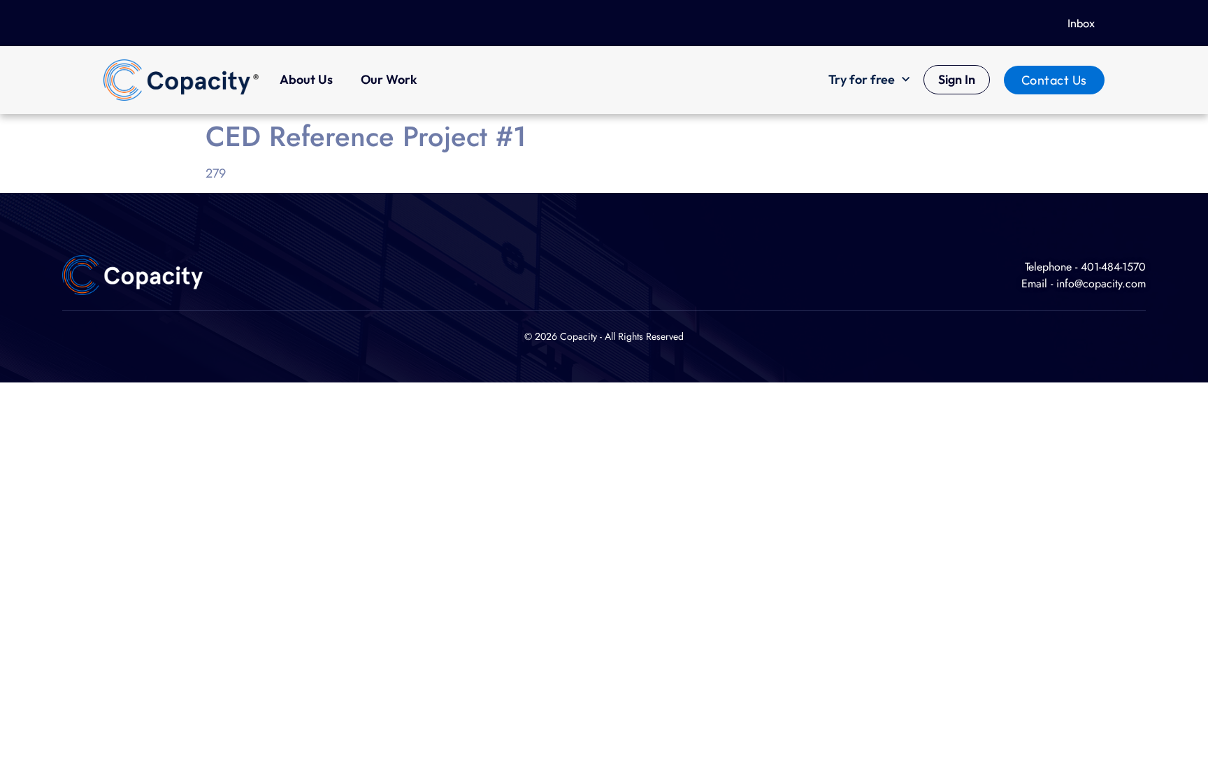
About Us (306, 79)
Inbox (1081, 23)
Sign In (956, 79)
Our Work (389, 79)
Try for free (861, 79)
